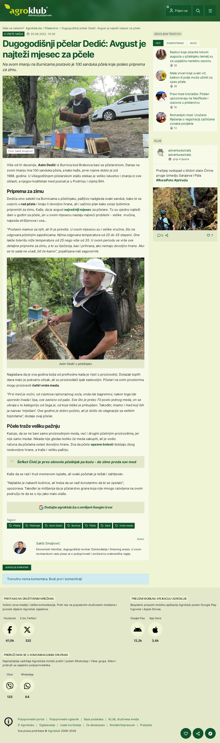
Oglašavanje (47, 725)
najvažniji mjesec (77, 210)
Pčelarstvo (51, 28)
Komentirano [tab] (175, 43)
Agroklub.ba (34, 28)
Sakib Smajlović (48, 543)
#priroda (181, 180)
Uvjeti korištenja (70, 725)
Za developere (95, 725)
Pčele (92, 525)
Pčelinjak (34, 525)
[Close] (198, 10)
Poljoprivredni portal (31, 719)
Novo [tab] (193, 43)
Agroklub (54, 730)
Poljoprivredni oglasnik (64, 719)
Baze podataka (94, 719)
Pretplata (146, 725)
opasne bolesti (102, 444)
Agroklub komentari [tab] (16, 567)
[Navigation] (210, 10)
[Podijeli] (198, 733)
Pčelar (16, 525)
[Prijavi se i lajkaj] (185, 733)
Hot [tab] (158, 43)
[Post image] (185, 208)
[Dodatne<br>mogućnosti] (210, 733)
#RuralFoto (164, 180)
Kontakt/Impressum (122, 725)
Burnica (75, 525)
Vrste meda (126, 525)
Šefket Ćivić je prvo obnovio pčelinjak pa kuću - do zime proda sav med (76, 462)
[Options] (210, 151)
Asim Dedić (55, 525)
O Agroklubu (26, 725)
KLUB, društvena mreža (123, 719)
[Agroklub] (28, 10)
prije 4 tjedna (181, 159)
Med (107, 525)
